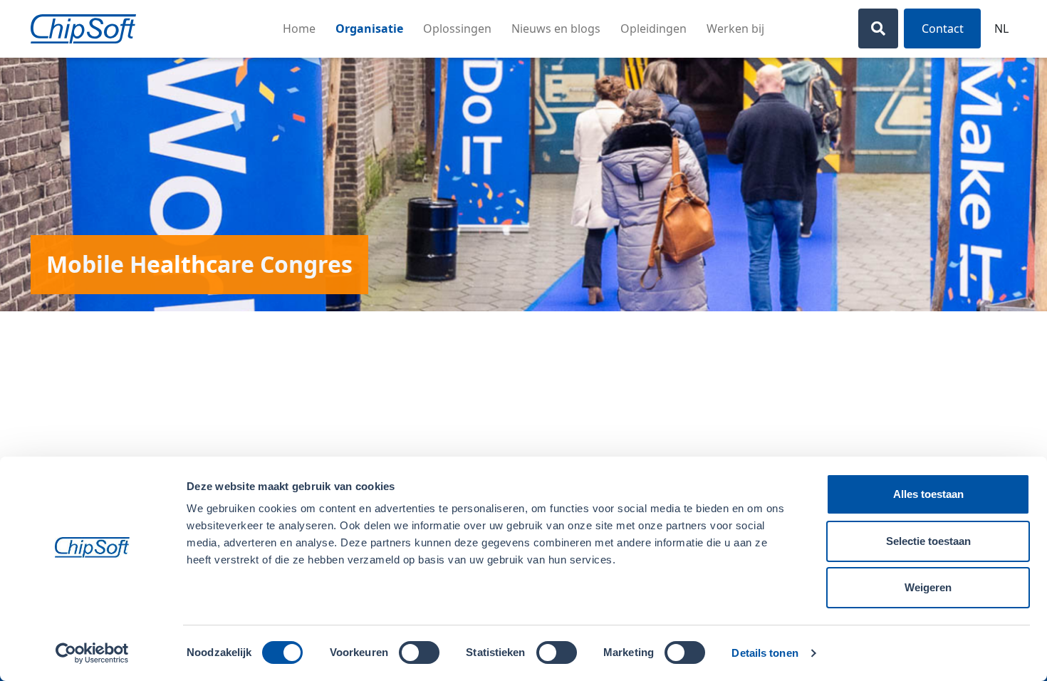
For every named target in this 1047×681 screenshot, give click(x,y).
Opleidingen (653, 28)
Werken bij (735, 28)
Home (299, 28)
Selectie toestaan (928, 541)
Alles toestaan (928, 494)
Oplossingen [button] (457, 28)
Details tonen (764, 653)
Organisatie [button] (369, 28)
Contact (943, 28)
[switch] (419, 652)
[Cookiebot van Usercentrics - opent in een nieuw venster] (92, 653)
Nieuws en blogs (555, 28)
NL (1001, 28)
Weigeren (928, 587)
